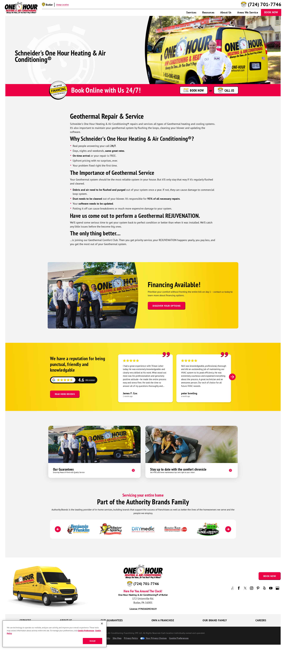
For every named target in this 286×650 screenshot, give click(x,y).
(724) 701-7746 (264, 4)
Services (191, 12)
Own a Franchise (162, 620)
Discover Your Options (167, 305)
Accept (92, 641)
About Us (225, 12)
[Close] (102, 623)
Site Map (117, 638)
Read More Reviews (65, 394)
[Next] (232, 376)
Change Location (62, 5)
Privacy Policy (131, 638)
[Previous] (58, 529)
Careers (260, 620)
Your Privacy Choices (156, 638)
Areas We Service (247, 12)
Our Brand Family (215, 620)
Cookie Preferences (86, 630)
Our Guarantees (112, 620)
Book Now (271, 12)
